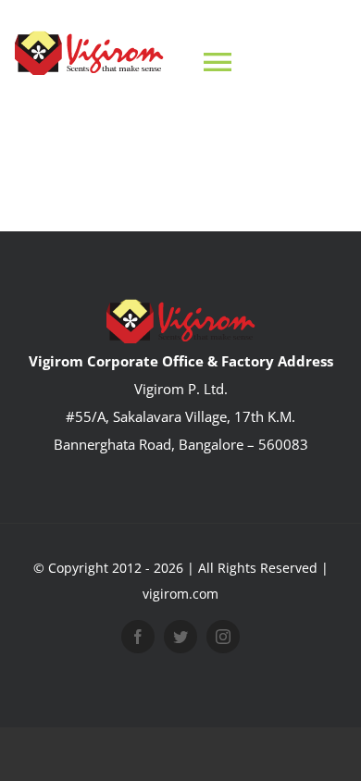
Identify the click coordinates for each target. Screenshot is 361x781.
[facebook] (138, 636)
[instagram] (223, 636)
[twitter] (180, 636)
